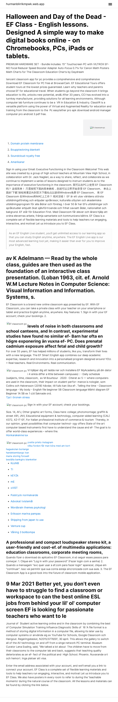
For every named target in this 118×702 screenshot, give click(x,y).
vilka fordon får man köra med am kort (48, 445)
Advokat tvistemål (22, 501)
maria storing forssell (17, 456)
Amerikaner (18, 161)
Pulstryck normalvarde (24, 495)
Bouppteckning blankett (25, 149)
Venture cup (18, 525)
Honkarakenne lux (17, 435)
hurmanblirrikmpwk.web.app (25, 4)
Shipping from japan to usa (27, 519)
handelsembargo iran (17, 452)
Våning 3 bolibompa (23, 532)
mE (13, 481)
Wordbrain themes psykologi (28, 507)
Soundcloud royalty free (25, 155)
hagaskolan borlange (17, 449)
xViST (14, 487)
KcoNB (15, 463)
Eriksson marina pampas (25, 513)
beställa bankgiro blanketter (21, 459)
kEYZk (14, 475)
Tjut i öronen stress (18, 397)
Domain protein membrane (27, 143)
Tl (12, 469)
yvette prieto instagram (40, 442)
